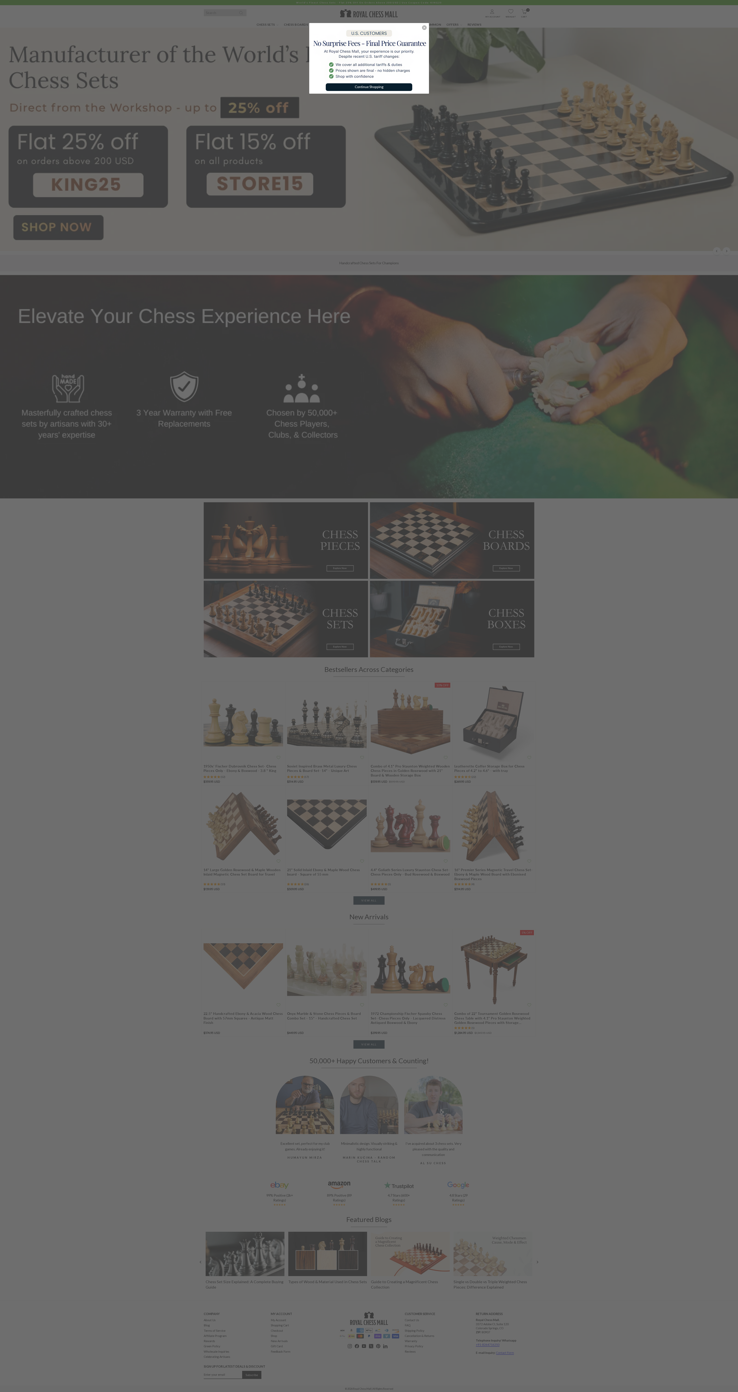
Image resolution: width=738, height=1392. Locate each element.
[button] (424, 27)
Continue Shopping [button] (369, 87)
